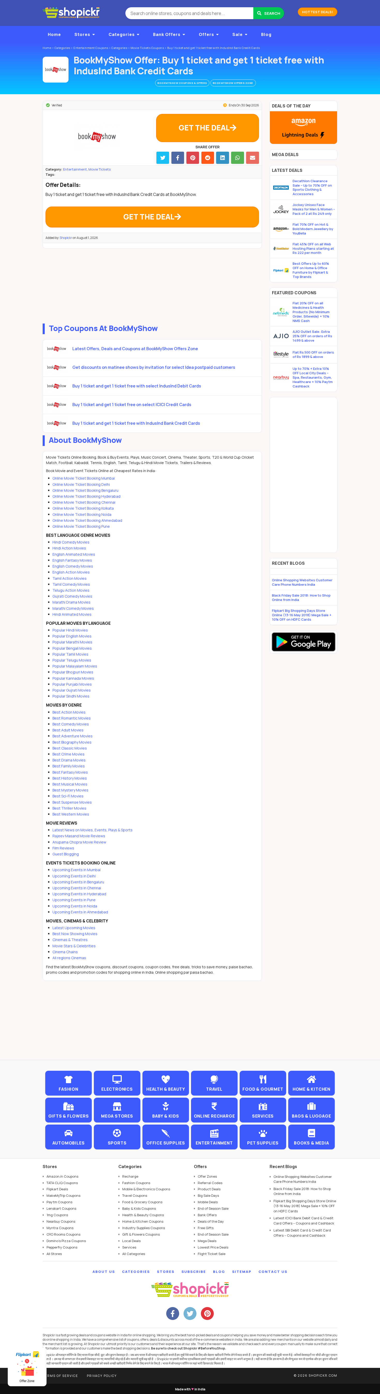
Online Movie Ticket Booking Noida (81, 514)
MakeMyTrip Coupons (63, 1195)
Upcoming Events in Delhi (74, 876)
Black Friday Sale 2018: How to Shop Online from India (301, 597)
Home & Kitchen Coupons (142, 1221)
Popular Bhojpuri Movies (72, 672)
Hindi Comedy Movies (70, 542)
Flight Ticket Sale (211, 1253)
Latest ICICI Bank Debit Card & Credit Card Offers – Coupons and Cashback (303, 1221)
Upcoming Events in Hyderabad (79, 893)
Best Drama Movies (69, 760)
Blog (266, 34)
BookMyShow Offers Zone (233, 83)
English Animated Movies (73, 554)
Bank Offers (166, 34)
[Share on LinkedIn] (222, 158)
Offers (206, 34)
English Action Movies (71, 572)
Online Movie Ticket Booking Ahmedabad (87, 520)
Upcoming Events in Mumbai (76, 869)
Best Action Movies (69, 712)
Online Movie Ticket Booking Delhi (81, 484)
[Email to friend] (252, 158)
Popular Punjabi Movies (72, 684)
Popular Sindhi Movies (70, 696)
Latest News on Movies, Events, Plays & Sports (92, 829)
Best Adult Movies (67, 730)
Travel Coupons (134, 1195)
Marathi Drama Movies (71, 602)
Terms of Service (60, 1376)
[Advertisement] (152, 284)
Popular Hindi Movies (70, 630)
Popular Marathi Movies (72, 642)
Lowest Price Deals (213, 1247)
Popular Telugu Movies (71, 660)
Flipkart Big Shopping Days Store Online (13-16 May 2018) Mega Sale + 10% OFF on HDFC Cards (301, 615)
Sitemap (242, 1271)
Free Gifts (206, 1228)
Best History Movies (69, 778)
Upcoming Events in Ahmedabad (80, 911)
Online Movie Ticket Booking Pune (81, 526)
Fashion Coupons (136, 1182)
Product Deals (209, 1189)
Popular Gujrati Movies (71, 690)
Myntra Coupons (60, 1228)
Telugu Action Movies (70, 590)
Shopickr (66, 238)
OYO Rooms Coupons (63, 1234)
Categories (122, 34)
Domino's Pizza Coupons (66, 1240)
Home (54, 34)
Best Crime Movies (68, 754)
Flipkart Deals (57, 1189)
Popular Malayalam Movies (74, 666)
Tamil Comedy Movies (71, 584)
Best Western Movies (70, 814)
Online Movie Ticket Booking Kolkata (83, 508)
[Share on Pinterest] (192, 158)
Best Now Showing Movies (74, 933)
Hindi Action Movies (69, 548)
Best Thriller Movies (69, 808)
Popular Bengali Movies (72, 648)
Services (129, 1247)
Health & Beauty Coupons (143, 1215)
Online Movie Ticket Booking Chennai (83, 502)
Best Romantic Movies (71, 718)
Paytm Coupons (59, 1202)
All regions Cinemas (69, 957)
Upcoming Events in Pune (74, 899)
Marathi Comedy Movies (73, 608)
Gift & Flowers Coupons (141, 1234)
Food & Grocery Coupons (142, 1202)
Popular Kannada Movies (73, 678)
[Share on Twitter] (162, 158)
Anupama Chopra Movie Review (79, 842)
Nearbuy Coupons (61, 1221)
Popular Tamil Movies (70, 654)
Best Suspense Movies (72, 802)
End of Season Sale (213, 1208)
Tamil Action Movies (69, 578)
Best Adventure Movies (72, 735)
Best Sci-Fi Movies (67, 796)
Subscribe (193, 1271)
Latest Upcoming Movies (73, 927)
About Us (104, 1271)
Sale (237, 34)
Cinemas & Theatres (70, 939)
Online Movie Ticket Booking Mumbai (83, 478)
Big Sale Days (208, 1195)
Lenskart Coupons (61, 1208)
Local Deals (131, 1240)
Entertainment (75, 169)
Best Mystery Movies (70, 790)
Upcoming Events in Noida (74, 906)
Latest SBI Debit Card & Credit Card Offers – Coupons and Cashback (302, 1233)
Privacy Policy (102, 1376)
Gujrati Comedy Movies (72, 596)
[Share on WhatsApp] (237, 158)
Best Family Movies (68, 766)
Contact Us (273, 1271)
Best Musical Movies (69, 784)
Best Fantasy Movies (70, 772)
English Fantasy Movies (72, 560)
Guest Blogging (65, 854)
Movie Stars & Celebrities (74, 945)
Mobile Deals (208, 1202)
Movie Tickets (99, 169)
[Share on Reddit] (207, 158)
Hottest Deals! (317, 12)
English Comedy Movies (72, 566)
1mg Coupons (57, 1215)
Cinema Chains (65, 951)
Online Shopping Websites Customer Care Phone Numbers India (302, 582)
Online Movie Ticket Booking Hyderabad (86, 496)
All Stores (54, 1253)
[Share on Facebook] (177, 158)
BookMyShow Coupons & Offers (182, 83)
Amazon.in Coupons (62, 1176)
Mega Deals (207, 1240)
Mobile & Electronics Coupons (146, 1189)
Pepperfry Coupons (62, 1247)
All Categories (133, 1253)
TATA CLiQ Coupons (62, 1182)
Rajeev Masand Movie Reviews (78, 835)
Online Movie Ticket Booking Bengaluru (85, 490)
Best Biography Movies (72, 742)
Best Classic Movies (69, 748)
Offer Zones (207, 1176)
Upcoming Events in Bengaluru (78, 881)
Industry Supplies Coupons (143, 1228)
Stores (82, 34)
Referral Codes (210, 1182)
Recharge (130, 1176)
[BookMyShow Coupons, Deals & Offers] (56, 70)
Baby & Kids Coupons (139, 1208)
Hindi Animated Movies (72, 614)
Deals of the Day (211, 1221)
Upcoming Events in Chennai (76, 887)
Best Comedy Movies (70, 724)
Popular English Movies (72, 636)
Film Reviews (63, 848)
